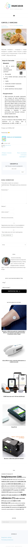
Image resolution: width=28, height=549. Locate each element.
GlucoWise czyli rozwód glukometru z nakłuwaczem (14, 361)
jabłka (3, 486)
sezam (8, 507)
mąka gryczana (14, 492)
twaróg (3, 509)
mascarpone (8, 490)
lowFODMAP (19, 487)
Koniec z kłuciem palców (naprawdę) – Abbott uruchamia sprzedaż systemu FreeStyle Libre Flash (14, 333)
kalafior (14, 486)
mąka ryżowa (8, 500)
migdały (17, 490)
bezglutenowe (11, 476)
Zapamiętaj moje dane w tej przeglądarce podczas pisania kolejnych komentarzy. (12, 226)
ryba (3, 507)
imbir (23, 483)
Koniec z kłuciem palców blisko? (14, 458)
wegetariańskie (11, 509)
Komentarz (5, 190)
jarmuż (8, 486)
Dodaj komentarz (4, 26)
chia (10, 479)
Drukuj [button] (21, 73)
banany (10, 473)
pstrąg (15, 505)
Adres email (5, 212)
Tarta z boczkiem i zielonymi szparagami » (22, 154)
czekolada (21, 481)
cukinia (5, 481)
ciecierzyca (21, 479)
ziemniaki (20, 509)
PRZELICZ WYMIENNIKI (13, 137)
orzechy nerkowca (16, 503)
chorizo (14, 479)
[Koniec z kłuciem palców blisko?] (14, 457)
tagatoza (22, 507)
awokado (4, 473)
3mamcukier (17, 6)
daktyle (4, 483)
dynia (17, 484)
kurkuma (12, 487)
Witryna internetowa (7, 217)
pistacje (9, 505)
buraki (5, 479)
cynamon (13, 481)
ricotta (20, 505)
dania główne (8, 145)
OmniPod (14, 427)
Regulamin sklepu (6, 537)
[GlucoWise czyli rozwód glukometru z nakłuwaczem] (14, 359)
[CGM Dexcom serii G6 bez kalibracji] (14, 394)
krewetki (6, 487)
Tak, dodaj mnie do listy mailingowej (12, 232)
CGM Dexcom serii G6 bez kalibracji (14, 396)
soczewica (15, 507)
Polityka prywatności (7, 539)
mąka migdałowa (14, 495)
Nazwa (3, 206)
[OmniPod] (14, 425)
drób (4, 146)
